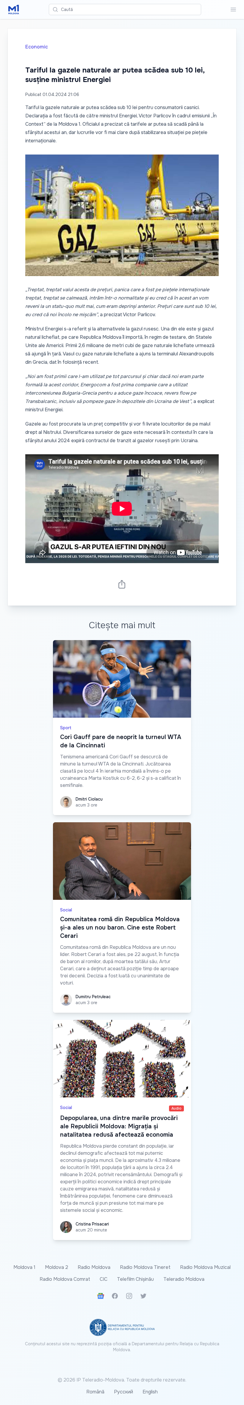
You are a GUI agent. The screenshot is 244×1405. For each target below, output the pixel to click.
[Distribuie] (122, 584)
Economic (36, 47)
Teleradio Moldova (183, 1279)
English (150, 1392)
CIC (103, 1279)
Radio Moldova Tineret (145, 1267)
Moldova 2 (56, 1267)
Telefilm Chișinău (135, 1279)
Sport (65, 727)
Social (66, 910)
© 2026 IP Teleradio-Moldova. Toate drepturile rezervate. (122, 1380)
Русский (123, 1392)
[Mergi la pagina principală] (13, 9)
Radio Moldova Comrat (65, 1279)
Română (95, 1392)
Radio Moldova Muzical (205, 1267)
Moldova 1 (24, 1267)
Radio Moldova (94, 1267)
